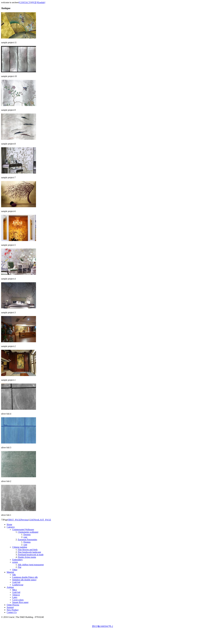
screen (15, 562)
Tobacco (16, 595)
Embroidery (17, 559)
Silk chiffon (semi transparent (31, 564)
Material (10, 572)
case (25, 537)
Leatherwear (17, 585)
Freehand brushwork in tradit (30, 554)
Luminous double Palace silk (25, 577)
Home (9, 524)
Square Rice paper (20, 602)
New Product (12, 610)
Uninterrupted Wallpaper (23, 529)
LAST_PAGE (44, 520)
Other (14, 569)
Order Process (13, 605)
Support (10, 607)
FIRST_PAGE (14, 520)
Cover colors (18, 600)
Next (36, 520)
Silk (14, 574)
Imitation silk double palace (24, 580)
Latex (14, 597)
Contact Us (12, 612)
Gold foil (16, 582)
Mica (14, 590)
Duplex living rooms (27, 557)
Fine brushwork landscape (29, 552)
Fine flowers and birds (28, 549)
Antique (10, 587)
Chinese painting (19, 547)
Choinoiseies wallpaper (28, 532)
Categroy (11, 527)
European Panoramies (27, 539)
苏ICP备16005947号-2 (102, 626)
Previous (24, 520)
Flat (19, 567)
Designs (27, 534)
